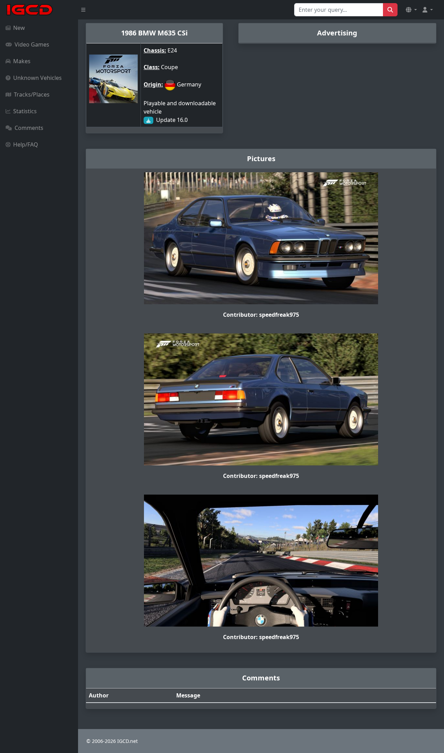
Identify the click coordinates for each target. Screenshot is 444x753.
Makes (22, 61)
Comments (29, 128)
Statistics (25, 111)
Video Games (32, 44)
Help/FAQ (25, 144)
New (19, 28)
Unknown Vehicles (37, 78)
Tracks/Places (32, 94)
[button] (411, 10)
